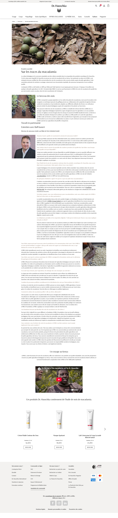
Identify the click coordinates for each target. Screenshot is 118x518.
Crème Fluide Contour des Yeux (28, 435)
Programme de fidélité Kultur (38, 485)
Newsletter (71, 469)
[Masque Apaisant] (59, 419)
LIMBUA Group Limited (54, 201)
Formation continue (17, 485)
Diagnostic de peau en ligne (45, 1)
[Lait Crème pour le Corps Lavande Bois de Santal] (90, 419)
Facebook (52, 503)
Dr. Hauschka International (19, 479)
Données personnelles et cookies (57, 509)
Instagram (59, 503)
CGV (32, 479)
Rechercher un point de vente (58, 469)
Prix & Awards (72, 472)
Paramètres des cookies (75, 509)
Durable (14, 472)
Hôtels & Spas (53, 475)
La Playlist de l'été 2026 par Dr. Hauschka (75, 486)
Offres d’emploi (72, 479)
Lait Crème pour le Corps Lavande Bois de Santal (90, 436)
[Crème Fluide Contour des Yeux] (28, 419)
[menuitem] (104, 5)
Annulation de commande (38, 488)
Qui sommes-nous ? (17, 466)
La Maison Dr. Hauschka (70, 1)
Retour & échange (35, 475)
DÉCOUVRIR (28, 447)
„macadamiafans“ (41, 176)
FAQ (32, 469)
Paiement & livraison (36, 472)
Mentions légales (40, 509)
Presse (70, 482)
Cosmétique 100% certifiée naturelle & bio (17, 1)
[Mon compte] (104, 5)
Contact (14, 475)
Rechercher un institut (55, 472)
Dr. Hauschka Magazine (74, 475)
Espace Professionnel (36, 482)
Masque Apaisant (59, 435)
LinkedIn (65, 503)
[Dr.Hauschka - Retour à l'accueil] (59, 8)
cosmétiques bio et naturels (53, 496)
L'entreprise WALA (16, 469)
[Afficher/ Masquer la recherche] (96, 5)
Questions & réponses (17, 482)
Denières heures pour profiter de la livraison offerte (99, 1)
